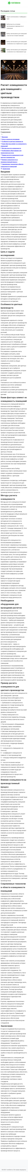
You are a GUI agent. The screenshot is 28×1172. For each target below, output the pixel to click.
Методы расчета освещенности (11, 148)
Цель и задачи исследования (10, 139)
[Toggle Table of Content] (2, 134)
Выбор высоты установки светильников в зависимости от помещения (15, 26)
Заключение (6, 169)
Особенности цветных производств (12, 141)
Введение (5, 137)
